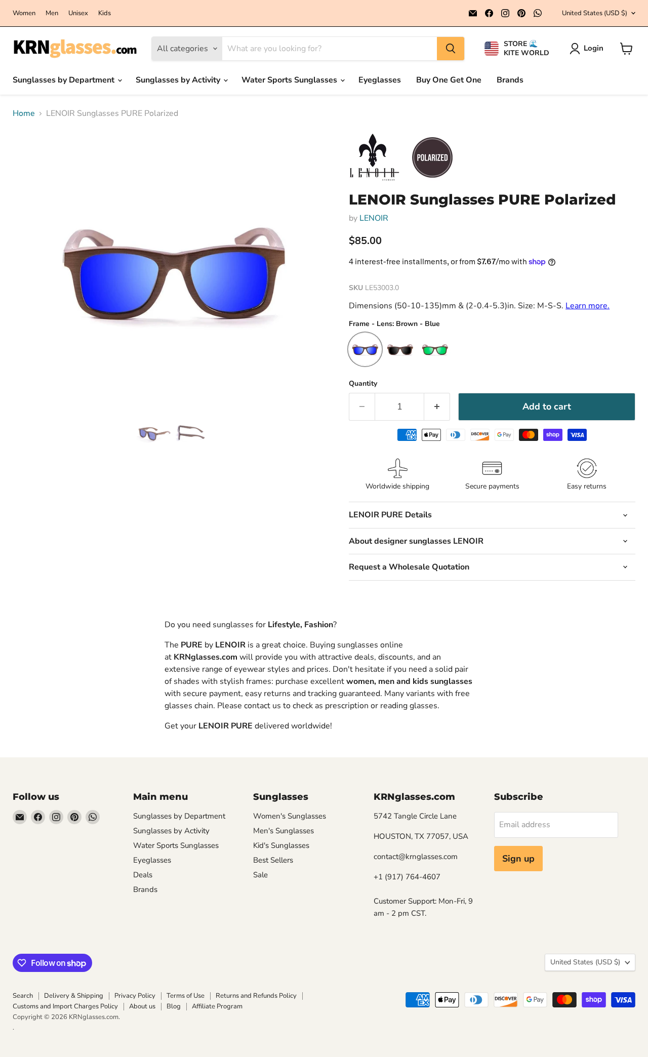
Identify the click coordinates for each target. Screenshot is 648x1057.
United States (594, 13)
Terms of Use (186, 995)
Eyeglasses (379, 80)
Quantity (363, 384)
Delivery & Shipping (73, 995)
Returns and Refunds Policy (256, 995)
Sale (260, 875)
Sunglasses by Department (64, 80)
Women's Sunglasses (289, 816)
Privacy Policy (134, 995)
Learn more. (587, 305)
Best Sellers (273, 860)
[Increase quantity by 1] (437, 407)
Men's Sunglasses (283, 831)
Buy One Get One (448, 80)
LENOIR (373, 218)
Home (24, 113)
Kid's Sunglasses (281, 845)
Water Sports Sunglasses (290, 80)
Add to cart (546, 406)
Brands (510, 80)
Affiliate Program (217, 1006)
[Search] (450, 48)
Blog (174, 1006)
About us (142, 1006)
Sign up (518, 858)
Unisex (78, 13)
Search (23, 995)
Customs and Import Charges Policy (65, 1006)
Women (24, 13)
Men (52, 13)
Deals (142, 875)
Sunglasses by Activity (179, 80)
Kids (104, 13)
